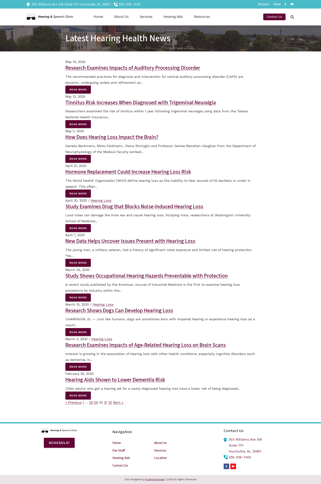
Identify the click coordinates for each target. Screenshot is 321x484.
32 (110, 402)
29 (96, 402)
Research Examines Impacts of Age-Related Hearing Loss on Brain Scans (145, 345)
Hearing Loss (101, 200)
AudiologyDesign (155, 479)
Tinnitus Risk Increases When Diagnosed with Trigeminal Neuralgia (140, 103)
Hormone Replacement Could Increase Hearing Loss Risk (128, 172)
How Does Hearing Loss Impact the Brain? (111, 137)
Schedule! (59, 443)
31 (105, 402)
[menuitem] (263, 4)
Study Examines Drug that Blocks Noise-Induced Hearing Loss (134, 207)
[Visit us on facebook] (285, 4)
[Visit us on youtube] (292, 4)
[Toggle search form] (292, 17)
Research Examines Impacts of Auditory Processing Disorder (132, 68)
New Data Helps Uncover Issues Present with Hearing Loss (130, 241)
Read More (78, 89)
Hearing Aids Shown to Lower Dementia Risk (115, 380)
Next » (118, 402)
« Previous (73, 402)
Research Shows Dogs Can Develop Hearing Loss (119, 310)
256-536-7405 (129, 4)
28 (91, 402)
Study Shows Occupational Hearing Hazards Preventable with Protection (146, 276)
